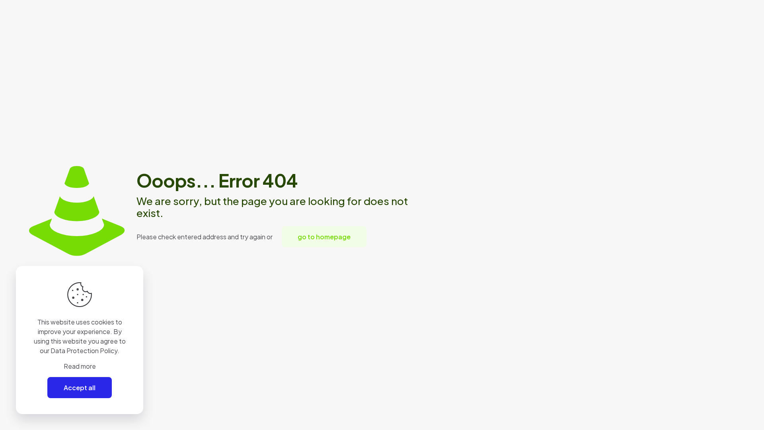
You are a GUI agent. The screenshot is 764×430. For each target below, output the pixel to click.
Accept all (80, 387)
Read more (80, 366)
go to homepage (324, 237)
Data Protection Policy (84, 350)
